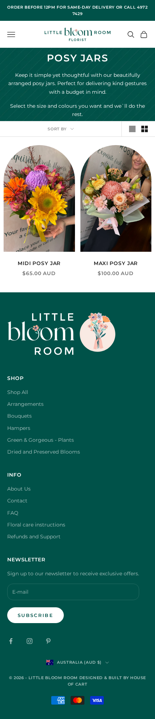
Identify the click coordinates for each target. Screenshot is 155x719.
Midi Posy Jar (39, 263)
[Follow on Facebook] (10, 641)
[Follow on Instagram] (29, 641)
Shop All (17, 392)
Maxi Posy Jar (116, 263)
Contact (17, 500)
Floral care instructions (36, 524)
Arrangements (25, 404)
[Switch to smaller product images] (144, 128)
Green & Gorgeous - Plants (40, 440)
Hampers (18, 428)
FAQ (12, 513)
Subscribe (35, 615)
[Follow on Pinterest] (48, 641)
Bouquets (19, 416)
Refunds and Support (34, 536)
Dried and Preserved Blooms (43, 452)
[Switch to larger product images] (132, 128)
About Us (19, 489)
